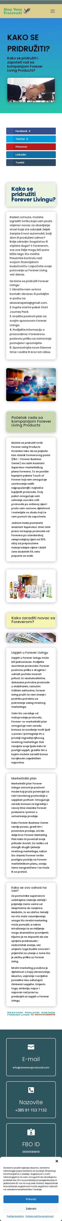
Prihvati (31, 1199)
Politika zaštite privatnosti (39, 1216)
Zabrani (31, 1209)
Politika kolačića (15, 1216)
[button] (57, 1161)
